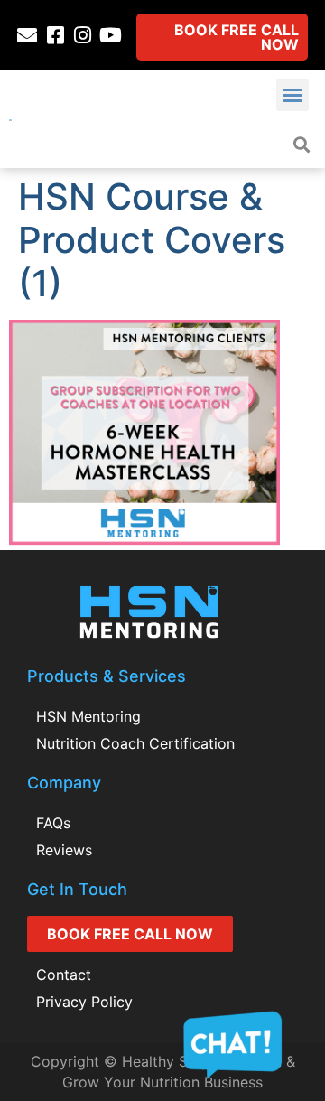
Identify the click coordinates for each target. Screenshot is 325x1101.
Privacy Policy (84, 1002)
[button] (292, 95)
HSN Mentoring (88, 716)
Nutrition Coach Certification (135, 743)
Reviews (64, 850)
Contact (63, 975)
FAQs (53, 823)
